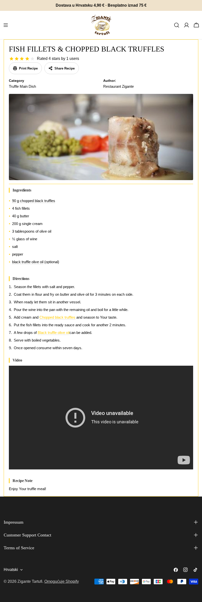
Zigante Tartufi (29, 581)
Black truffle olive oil (53, 332)
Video (17, 360)
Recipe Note (23, 481)
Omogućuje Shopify (61, 581)
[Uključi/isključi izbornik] (6, 25)
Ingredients (22, 190)
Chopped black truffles (57, 317)
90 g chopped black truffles (33, 201)
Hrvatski (11, 570)
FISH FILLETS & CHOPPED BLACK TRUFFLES (86, 49)
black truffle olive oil (27, 262)
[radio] (11, 58)
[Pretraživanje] (177, 25)
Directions (21, 278)
